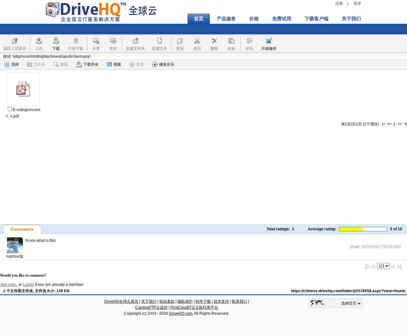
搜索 (64, 64)
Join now (8, 284)
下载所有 (91, 64)
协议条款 (167, 301)
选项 (140, 64)
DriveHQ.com (180, 313)
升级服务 (269, 48)
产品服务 (226, 18)
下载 (56, 48)
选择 (15, 64)
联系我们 (239, 301)
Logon (28, 284)
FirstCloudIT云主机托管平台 (194, 307)
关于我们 (351, 18)
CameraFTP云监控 (151, 307)
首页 (199, 18)
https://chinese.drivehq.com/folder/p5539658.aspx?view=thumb (348, 291)
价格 (254, 18)
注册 (339, 3)
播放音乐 (166, 64)
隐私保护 (185, 301)
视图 (117, 64)
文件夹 (39, 64)
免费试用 (281, 18)
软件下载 (203, 301)
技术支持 (221, 301)
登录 (357, 3)
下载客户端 (316, 18)
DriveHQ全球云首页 (121, 301)
